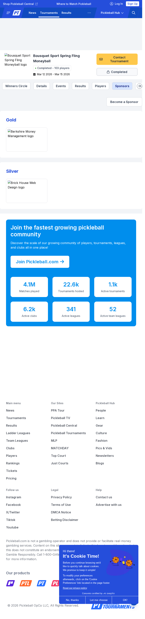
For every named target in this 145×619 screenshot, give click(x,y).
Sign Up (132, 3)
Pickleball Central (64, 425)
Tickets (11, 471)
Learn (100, 418)
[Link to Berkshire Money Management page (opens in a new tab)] (26, 139)
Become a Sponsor (124, 102)
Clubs (10, 448)
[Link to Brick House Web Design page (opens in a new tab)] (26, 191)
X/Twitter (13, 512)
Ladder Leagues (18, 433)
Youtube (12, 527)
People (101, 410)
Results (66, 12)
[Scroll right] (139, 86)
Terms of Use (61, 505)
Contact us (104, 497)
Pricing (11, 478)
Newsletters (105, 456)
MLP (54, 440)
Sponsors (122, 86)
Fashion (101, 440)
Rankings (13, 463)
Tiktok (10, 520)
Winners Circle (16, 86)
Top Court (58, 456)
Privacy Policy (61, 497)
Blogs (100, 463)
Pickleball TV (60, 418)
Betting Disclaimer (64, 520)
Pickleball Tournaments (68, 433)
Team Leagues (17, 440)
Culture (101, 433)
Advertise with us (109, 505)
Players (100, 86)
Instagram (13, 497)
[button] (14, 12)
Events (61, 86)
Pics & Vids (104, 448)
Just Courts (59, 463)
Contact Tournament (119, 59)
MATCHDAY (60, 448)
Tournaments (49, 12)
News (32, 12)
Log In (119, 3)
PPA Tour (58, 410)
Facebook (13, 505)
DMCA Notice (61, 512)
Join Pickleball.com (37, 261)
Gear (99, 425)
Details (41, 86)
